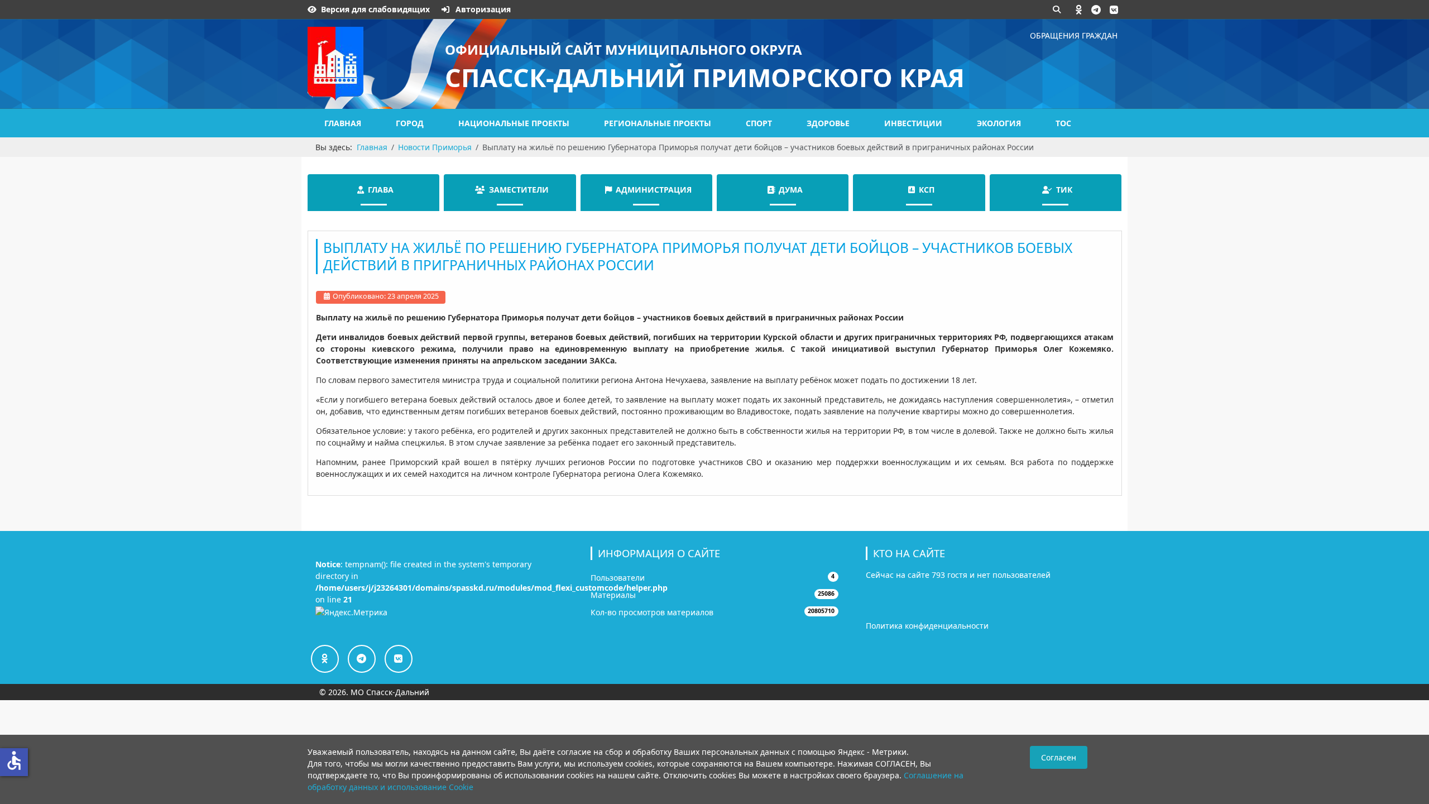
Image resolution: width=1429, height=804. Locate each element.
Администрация (654, 189)
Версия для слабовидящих (375, 9)
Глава (381, 189)
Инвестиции (913, 123)
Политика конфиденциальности (927, 625)
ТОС (1063, 123)
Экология (999, 123)
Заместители (519, 189)
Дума (791, 189)
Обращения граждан (1074, 35)
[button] (1079, 9)
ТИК (1064, 189)
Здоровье (828, 123)
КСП (926, 189)
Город (410, 123)
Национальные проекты (513, 123)
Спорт (759, 123)
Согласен (1058, 757)
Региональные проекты (657, 123)
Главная (342, 123)
